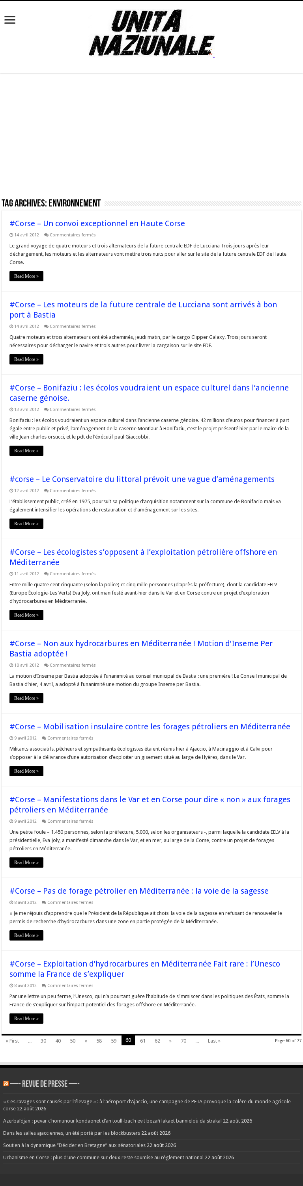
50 (72, 1041)
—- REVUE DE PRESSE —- (45, 1084)
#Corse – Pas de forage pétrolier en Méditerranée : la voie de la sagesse (139, 891)
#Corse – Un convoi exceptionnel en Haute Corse (97, 223)
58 (99, 1041)
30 (43, 1041)
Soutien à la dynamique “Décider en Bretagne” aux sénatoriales (74, 1145)
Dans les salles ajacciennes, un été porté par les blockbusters (71, 1133)
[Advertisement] (151, 138)
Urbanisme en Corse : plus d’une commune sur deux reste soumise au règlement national (103, 1157)
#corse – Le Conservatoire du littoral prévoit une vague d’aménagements (142, 479)
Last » (214, 1041)
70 (183, 1041)
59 (113, 1041)
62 (157, 1041)
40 (58, 1041)
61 (143, 1041)
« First (12, 1041)
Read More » (26, 276)
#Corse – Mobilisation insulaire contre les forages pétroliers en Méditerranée (149, 726)
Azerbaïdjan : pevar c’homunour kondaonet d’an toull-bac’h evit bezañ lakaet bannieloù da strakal (112, 1121)
